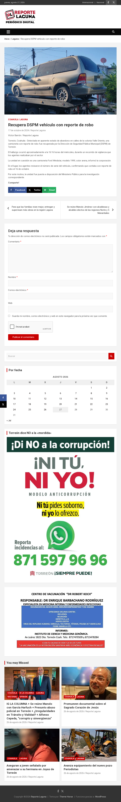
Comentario (14, 241)
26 (45, 409)
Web (10, 303)
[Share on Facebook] (3, 397)
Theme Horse (66, 796)
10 (14, 398)
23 (107, 404)
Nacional (100, 2)
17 (14, 404)
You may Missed (17, 663)
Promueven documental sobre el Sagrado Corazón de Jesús (85, 705)
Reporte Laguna (38, 130)
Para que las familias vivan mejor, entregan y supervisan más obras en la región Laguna (33, 208)
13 (60, 398)
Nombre (13, 277)
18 (29, 404)
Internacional (87, 2)
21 (76, 404)
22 (91, 404)
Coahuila (13, 119)
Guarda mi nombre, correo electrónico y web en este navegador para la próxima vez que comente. (59, 316)
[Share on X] (3, 404)
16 (107, 398)
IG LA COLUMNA (26, 693)
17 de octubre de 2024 (18, 130)
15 (91, 398)
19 (45, 404)
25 (29, 409)
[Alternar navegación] (8, 31)
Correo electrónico (18, 290)
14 (76, 398)
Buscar (111, 356)
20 (60, 404)
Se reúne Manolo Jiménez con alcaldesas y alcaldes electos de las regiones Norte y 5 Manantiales (88, 210)
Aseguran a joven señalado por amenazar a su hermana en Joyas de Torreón (30, 769)
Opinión (23, 697)
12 (45, 398)
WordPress (100, 796)
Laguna (23, 119)
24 (14, 409)
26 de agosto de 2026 (17, 722)
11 (29, 398)
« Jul (9, 420)
